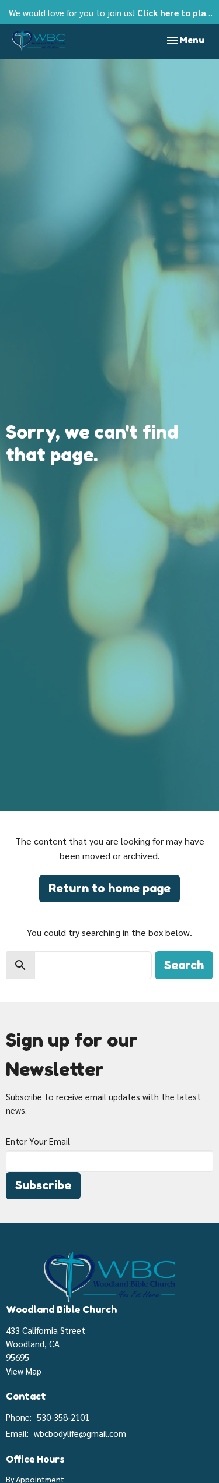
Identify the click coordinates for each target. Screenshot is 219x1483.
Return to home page (109, 888)
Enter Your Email (38, 1140)
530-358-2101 (63, 1416)
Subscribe (43, 1185)
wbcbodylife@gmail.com (80, 1433)
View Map (23, 1370)
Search (184, 965)
